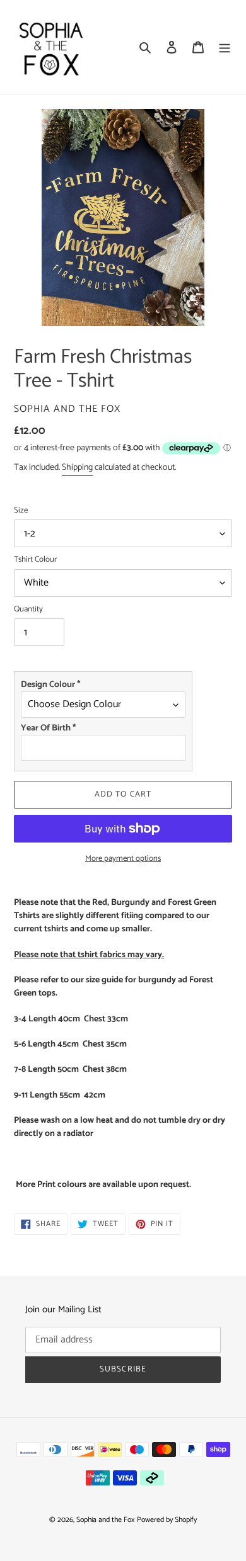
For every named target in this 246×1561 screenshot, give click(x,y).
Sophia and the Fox (105, 1520)
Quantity (28, 609)
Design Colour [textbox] (50, 684)
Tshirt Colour (35, 559)
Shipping (77, 467)
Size (21, 510)
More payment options (123, 859)
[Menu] (224, 47)
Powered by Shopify (167, 1520)
